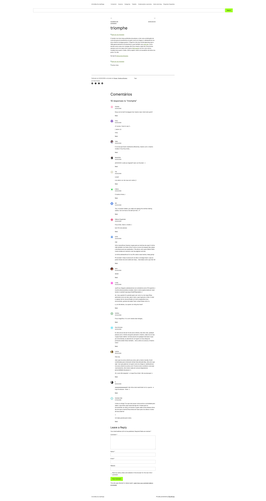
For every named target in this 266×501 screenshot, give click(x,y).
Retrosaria (136, 48)
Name (112, 451)
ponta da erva (152, 21)
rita (116, 171)
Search (229, 10)
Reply (116, 115)
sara (116, 268)
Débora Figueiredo (120, 219)
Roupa (115, 78)
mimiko (117, 313)
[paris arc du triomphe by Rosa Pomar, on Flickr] (117, 34)
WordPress (171, 496)
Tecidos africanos (122, 78)
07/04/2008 (118, 400)
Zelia (116, 141)
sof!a (116, 236)
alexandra (118, 157)
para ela (146, 44)
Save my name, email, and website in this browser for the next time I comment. (132, 473)
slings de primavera (122, 56)
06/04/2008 (118, 353)
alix (116, 203)
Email (112, 458)
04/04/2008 (118, 108)
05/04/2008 (118, 270)
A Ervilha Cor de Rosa (97, 4)
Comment (113, 434)
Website (112, 465)
